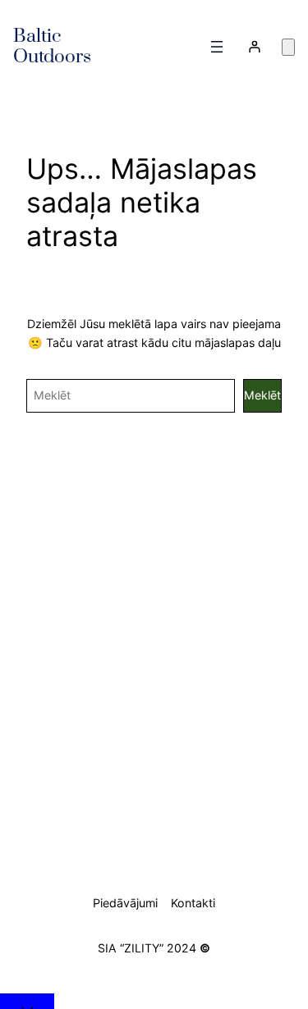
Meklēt (262, 395)
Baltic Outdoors (52, 47)
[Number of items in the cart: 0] (288, 47)
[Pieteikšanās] (254, 46)
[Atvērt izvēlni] (217, 47)
